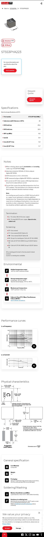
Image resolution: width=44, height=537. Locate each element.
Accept (7, 528)
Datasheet (8, 41)
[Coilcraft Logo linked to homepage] (14, 3)
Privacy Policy (6, 524)
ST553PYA (13, 8)
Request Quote (32, 99)
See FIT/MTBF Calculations (18, 300)
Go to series (10, 70)
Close (39, 512)
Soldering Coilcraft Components (23, 504)
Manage (18, 528)
